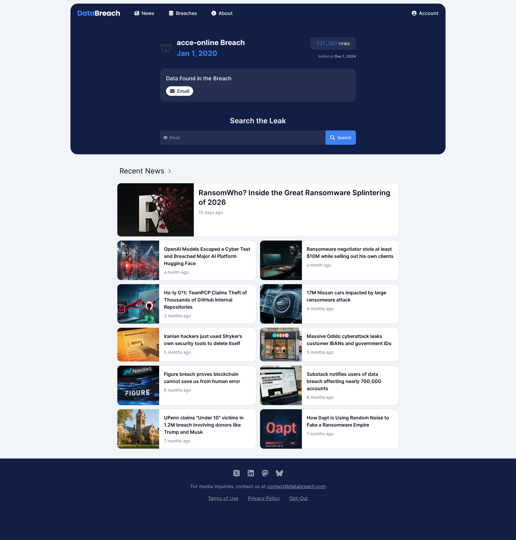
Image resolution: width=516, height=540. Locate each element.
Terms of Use (223, 498)
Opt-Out (298, 498)
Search (344, 137)
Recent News (142, 171)
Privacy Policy (264, 498)
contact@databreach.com (296, 486)
